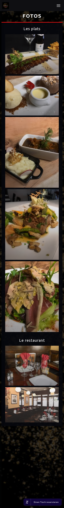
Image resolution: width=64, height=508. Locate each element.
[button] (58, 5)
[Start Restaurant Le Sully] (5, 5)
